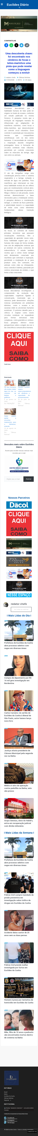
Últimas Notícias (24, 77)
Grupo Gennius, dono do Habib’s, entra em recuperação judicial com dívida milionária (18, 823)
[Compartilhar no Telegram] (21, 45)
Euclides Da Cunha (9, 1096)
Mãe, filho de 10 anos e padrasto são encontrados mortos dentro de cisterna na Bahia (18, 1035)
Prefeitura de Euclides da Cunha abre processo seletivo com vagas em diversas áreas (18, 645)
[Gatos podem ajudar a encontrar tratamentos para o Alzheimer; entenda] (10, 411)
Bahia (5, 1094)
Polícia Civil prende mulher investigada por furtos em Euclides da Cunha (16, 968)
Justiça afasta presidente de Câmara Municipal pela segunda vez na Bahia (18, 753)
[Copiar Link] (27, 45)
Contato (6, 1110)
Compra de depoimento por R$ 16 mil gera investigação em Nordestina (17, 680)
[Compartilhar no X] (16, 45)
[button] (20, 8)
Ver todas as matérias (21, 609)
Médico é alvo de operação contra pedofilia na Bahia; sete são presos (18, 788)
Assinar (28, 479)
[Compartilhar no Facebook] (6, 45)
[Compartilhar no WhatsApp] (11, 45)
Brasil (5, 1092)
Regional (6, 1100)
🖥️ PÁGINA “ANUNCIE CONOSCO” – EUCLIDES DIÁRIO (19, 1108)
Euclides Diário (18, 4)
